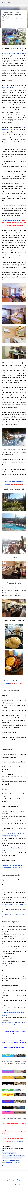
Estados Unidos (7, 1155)
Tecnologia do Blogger (15, 1180)
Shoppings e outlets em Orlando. (12, 867)
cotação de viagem (17, 1141)
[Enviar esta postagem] (3, 1151)
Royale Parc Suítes (8, 88)
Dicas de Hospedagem (8, 1153)
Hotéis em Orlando (8, 1158)
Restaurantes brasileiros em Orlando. (13, 1022)
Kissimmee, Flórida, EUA (13, 1162)
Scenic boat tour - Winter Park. (11, 966)
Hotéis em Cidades (19, 1155)
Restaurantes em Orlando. (10, 1025)
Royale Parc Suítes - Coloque (14, 223)
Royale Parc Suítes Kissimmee (14, 53)
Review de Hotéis (15, 1160)
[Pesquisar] (26, 2)
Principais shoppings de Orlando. (12, 865)
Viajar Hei (7, 2)
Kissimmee (19, 1158)
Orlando (5, 1160)
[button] (3, 23)
